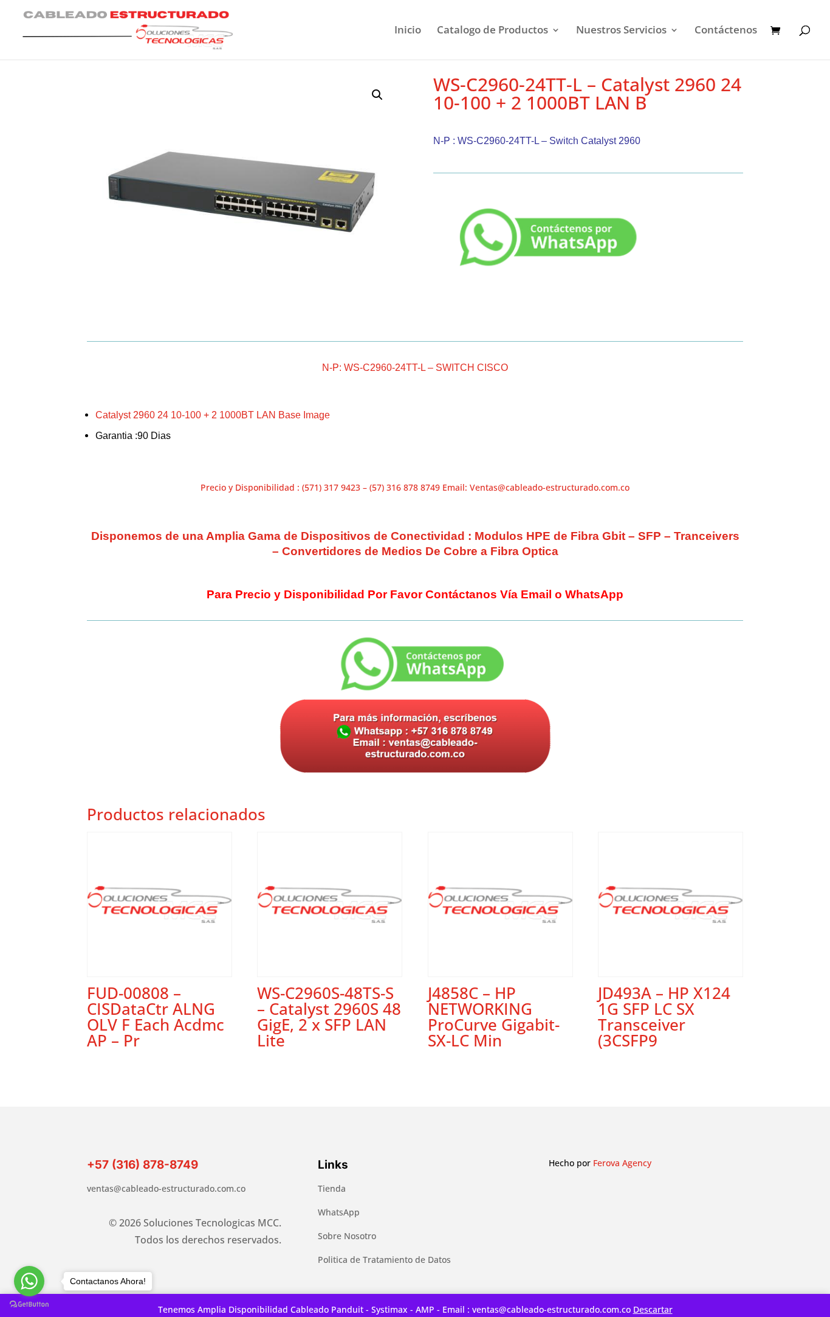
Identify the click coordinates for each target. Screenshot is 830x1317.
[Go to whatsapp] (29, 1281)
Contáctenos (726, 31)
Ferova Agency (622, 1163)
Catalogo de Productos (492, 31)
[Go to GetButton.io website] (29, 1304)
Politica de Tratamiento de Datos (384, 1259)
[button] (377, 95)
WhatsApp (339, 1212)
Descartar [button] (653, 1309)
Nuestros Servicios (621, 31)
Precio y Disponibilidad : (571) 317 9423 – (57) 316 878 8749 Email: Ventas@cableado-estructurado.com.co (415, 487)
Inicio (407, 31)
